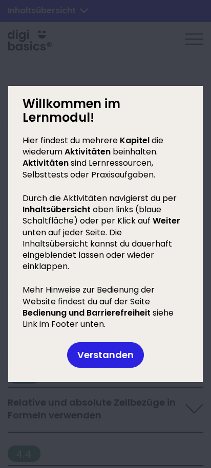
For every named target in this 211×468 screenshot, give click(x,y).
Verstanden (105, 354)
